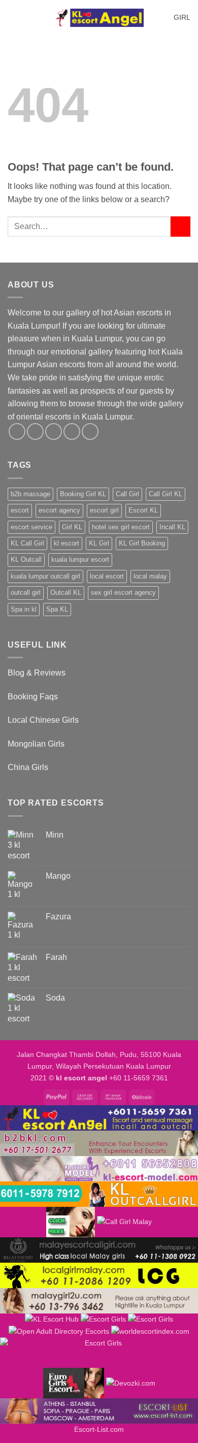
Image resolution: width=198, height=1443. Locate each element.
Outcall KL (65, 592)
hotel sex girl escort (121, 527)
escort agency (59, 510)
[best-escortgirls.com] (70, 1221)
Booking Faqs (33, 696)
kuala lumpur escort (80, 559)
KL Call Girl (27, 543)
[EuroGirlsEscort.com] (73, 1382)
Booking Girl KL (83, 494)
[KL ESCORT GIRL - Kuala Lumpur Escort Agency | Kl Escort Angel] (99, 18)
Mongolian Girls (36, 744)
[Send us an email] (71, 431)
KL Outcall (26, 559)
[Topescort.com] (99, 1352)
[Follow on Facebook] (17, 431)
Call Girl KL (165, 494)
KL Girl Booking (142, 543)
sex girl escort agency (123, 592)
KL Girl (99, 543)
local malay (150, 576)
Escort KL (143, 510)
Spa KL (57, 609)
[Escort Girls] (103, 1319)
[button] (14, 17)
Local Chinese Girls (43, 720)
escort (20, 510)
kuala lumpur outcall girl (45, 576)
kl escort (66, 543)
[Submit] (180, 226)
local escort (107, 576)
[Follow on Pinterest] (90, 431)
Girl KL (72, 527)
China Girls (28, 767)
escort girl (104, 510)
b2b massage (30, 494)
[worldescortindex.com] (150, 1331)
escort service (31, 527)
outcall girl (26, 592)
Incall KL (172, 527)
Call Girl (127, 494)
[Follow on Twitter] (53, 431)
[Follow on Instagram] (35, 431)
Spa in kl (24, 609)
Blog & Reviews (36, 672)
